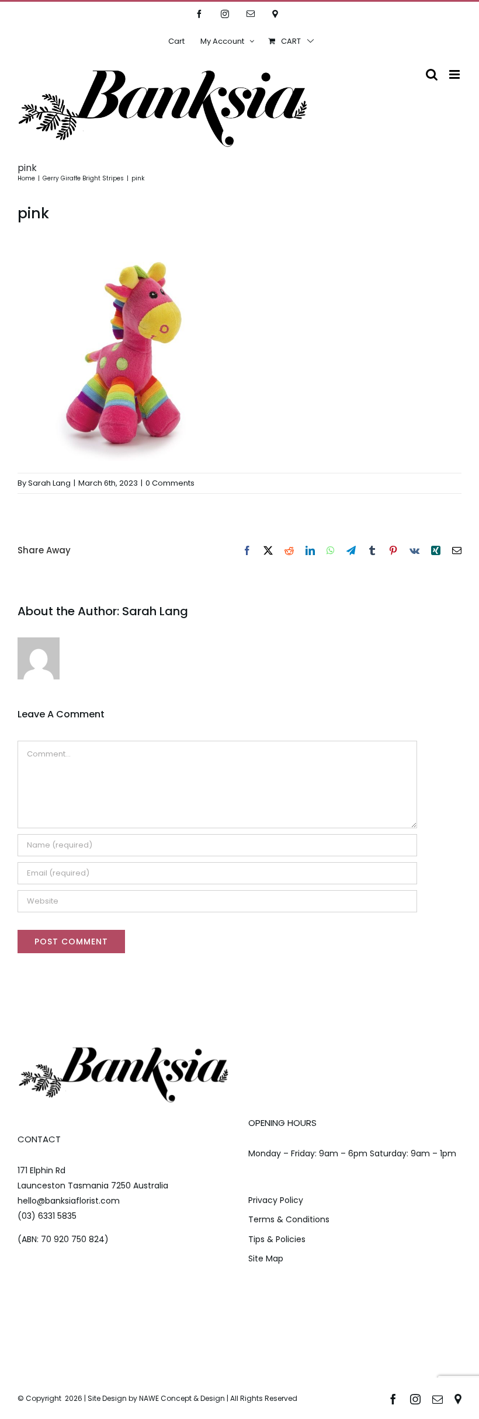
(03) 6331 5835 (47, 1216)
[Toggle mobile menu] (455, 74)
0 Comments (170, 483)
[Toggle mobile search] (432, 74)
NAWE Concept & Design (182, 1398)
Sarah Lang (49, 483)
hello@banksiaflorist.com (69, 1201)
